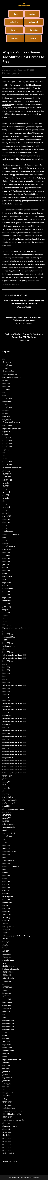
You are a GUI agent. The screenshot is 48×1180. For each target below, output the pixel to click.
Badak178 (6, 595)
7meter (5, 924)
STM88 (5, 640)
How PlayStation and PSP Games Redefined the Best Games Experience (24, 302)
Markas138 (6, 1063)
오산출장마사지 (8, 972)
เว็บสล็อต (5, 486)
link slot (5, 872)
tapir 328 (5, 697)
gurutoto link (7, 576)
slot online (6, 893)
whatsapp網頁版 (8, 637)
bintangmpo (7, 942)
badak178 (6, 383)
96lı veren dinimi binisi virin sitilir (14, 655)
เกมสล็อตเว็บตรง (8, 531)
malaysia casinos (8, 1093)
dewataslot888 (8, 1020)
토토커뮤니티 (7, 1117)
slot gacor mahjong (9, 374)
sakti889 (5, 951)
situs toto (5, 933)
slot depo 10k (7, 1008)
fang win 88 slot (8, 758)
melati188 (6, 806)
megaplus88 (7, 902)
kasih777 (5, 821)
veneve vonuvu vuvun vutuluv (13, 1111)
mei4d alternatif (8, 803)
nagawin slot (7, 1078)
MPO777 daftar (8, 987)
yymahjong (6, 981)
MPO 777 (5, 996)
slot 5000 (6, 1129)
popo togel (6, 416)
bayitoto (5, 380)
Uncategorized (12, 73)
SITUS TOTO (6, 815)
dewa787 (5, 513)
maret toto (6, 794)
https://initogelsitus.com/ (11, 377)
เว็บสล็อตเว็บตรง (8, 474)
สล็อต (4, 489)
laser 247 (5, 948)
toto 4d (5, 368)
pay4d (4, 631)
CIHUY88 (5, 890)
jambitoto (6, 1081)
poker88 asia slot (8, 824)
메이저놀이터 (7, 1102)
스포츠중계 (6, 999)
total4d (5, 1032)
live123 (4, 857)
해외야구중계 (7, 776)
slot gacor (6, 519)
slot (3, 359)
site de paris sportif (9, 800)
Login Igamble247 (9, 827)
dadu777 (5, 495)
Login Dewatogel (8, 1108)
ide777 (4, 785)
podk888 (5, 537)
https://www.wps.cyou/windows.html (16, 628)
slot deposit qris (8, 927)
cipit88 (4, 459)
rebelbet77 (6, 601)
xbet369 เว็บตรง (8, 966)
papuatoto (6, 812)
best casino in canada (10, 969)
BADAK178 (6, 477)
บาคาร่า (5, 839)
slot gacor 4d (7, 426)
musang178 (6, 516)
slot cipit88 (6, 706)
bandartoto (6, 993)
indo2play (6, 1011)
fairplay (5, 963)
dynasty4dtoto (8, 1051)
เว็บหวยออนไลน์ (8, 371)
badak (4, 676)
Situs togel (6, 848)
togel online (6, 582)
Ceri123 (5, 585)
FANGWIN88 (7, 480)
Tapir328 (5, 450)
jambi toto (6, 1072)
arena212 (5, 567)
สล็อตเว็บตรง (7, 365)
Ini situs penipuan (8, 646)
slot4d (4, 395)
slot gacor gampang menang (13, 809)
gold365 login (7, 607)
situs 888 (5, 1038)
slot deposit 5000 (9, 851)
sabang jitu (6, 1084)
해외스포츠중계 (8, 1153)
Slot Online (6, 1041)
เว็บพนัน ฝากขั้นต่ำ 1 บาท (11, 422)
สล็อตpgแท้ (6, 438)
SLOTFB (5, 939)
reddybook (6, 954)
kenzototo (6, 912)
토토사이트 (6, 915)
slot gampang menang (10, 534)
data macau (7, 1105)
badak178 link (7, 634)
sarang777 (6, 543)
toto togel (6, 492)
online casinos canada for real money (16, 936)
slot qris (5, 619)
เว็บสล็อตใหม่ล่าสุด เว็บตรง (12, 468)
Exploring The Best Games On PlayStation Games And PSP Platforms (24, 335)
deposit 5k (6, 431)
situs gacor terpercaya (10, 1126)
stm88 (4, 830)
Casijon (5, 435)
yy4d (4, 1017)
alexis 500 (6, 930)
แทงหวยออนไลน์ (8, 833)
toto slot (5, 404)
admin (8, 70)
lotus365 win (7, 1002)
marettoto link (7, 797)
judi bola (5, 564)
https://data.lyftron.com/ (11, 428)
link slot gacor (7, 401)
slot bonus (6, 471)
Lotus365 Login (8, 978)
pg (3, 984)
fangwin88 (6, 389)
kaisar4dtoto (7, 1047)
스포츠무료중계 (8, 860)
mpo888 (5, 1056)
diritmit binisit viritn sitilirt (12, 1114)
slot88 (4, 392)
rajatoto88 (6, 884)
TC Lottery (6, 918)
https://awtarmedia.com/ (11, 1060)
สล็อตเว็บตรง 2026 (9, 546)
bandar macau (8, 589)
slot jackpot (6, 419)
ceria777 (5, 1053)
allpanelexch (7, 957)
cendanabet (7, 1132)
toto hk (5, 842)
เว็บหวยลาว (6, 362)
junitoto (5, 779)
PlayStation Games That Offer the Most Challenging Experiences (24, 319)
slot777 (5, 906)
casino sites (6, 1005)
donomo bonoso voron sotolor (13, 1120)
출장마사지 (6, 975)
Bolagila (5, 1099)
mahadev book (8, 960)
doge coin (6, 788)
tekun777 (5, 990)
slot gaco (5, 694)
